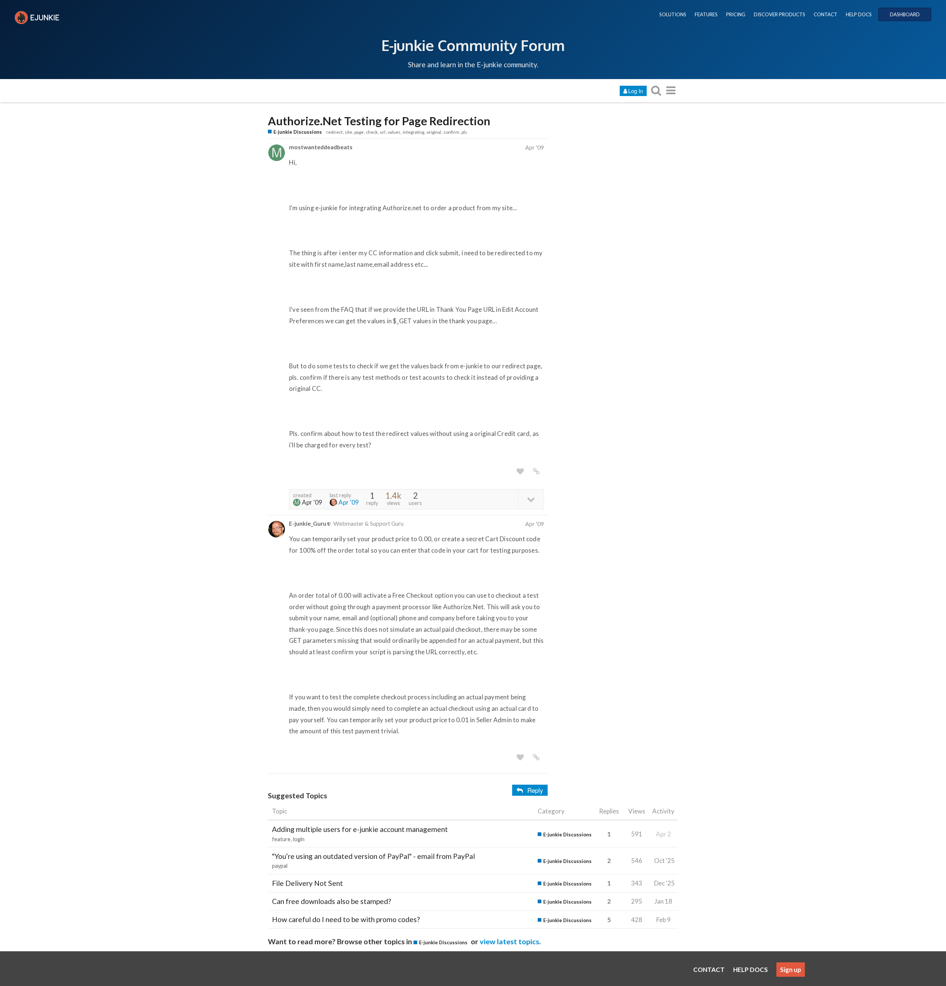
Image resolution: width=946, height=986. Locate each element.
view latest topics (509, 941)
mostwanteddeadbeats (321, 146)
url (382, 132)
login (298, 839)
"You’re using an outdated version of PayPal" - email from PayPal (373, 856)
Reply (535, 790)
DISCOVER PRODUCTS (779, 14)
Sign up (790, 969)
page (359, 132)
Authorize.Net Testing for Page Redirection (379, 121)
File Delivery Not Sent (307, 883)
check (372, 132)
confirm (451, 132)
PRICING (735, 14)
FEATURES (706, 14)
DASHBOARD (905, 14)
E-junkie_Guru (307, 523)
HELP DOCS (859, 14)
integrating (413, 132)
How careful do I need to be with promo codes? (346, 919)
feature (281, 839)
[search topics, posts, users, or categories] (656, 90)
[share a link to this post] (536, 471)
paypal (279, 866)
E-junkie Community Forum (473, 45)
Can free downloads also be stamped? (331, 901)
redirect (334, 132)
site (348, 132)
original (433, 132)
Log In (635, 91)
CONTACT (825, 14)
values (394, 132)
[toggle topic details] (531, 499)
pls (464, 132)
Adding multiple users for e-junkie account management (360, 829)
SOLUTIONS (672, 14)
